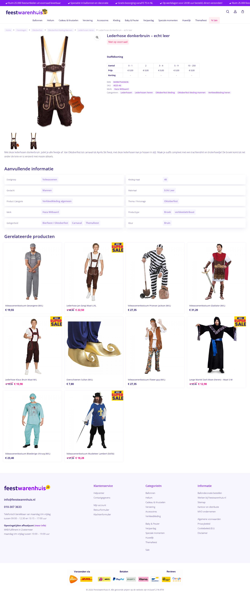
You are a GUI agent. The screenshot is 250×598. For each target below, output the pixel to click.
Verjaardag (151, 528)
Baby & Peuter (153, 523)
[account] (235, 11)
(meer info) (40, 525)
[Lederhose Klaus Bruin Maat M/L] (32, 345)
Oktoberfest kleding (165, 92)
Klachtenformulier (102, 514)
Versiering (150, 506)
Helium (149, 497)
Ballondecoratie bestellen (210, 493)
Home (8, 30)
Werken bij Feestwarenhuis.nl (212, 497)
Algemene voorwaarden (209, 519)
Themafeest (151, 542)
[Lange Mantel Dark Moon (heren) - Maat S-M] (216, 345)
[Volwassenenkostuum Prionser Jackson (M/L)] (155, 271)
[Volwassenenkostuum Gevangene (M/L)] (32, 271)
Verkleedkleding (153, 516)
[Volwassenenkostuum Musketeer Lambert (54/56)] (93, 419)
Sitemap (201, 502)
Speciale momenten (155, 533)
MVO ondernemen (207, 511)
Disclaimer (203, 533)
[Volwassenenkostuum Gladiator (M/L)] (216, 271)
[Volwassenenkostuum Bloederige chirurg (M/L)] (32, 419)
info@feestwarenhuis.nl (19, 500)
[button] (97, 37)
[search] (227, 11)
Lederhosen (126, 92)
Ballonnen (150, 493)
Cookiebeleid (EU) (206, 528)
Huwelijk (150, 537)
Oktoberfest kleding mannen (60, 30)
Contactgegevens (102, 497)
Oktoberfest (37, 30)
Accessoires (151, 511)
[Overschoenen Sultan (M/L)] (93, 345)
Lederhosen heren (86, 30)
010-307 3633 (13, 507)
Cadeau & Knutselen (155, 502)
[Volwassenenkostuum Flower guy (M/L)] (155, 345)
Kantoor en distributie (208, 506)
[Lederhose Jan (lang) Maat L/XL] (93, 271)
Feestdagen (21, 30)
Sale (147, 549)
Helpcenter (99, 493)
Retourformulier (101, 509)
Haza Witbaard (121, 89)
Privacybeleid (204, 523)
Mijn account (100, 505)
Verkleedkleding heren (219, 92)
